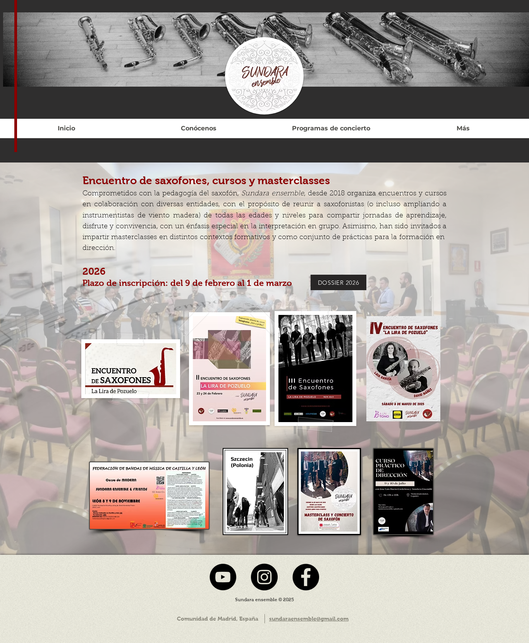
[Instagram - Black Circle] (264, 577)
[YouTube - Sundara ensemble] (223, 577)
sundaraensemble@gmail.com (309, 619)
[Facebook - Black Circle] (305, 577)
